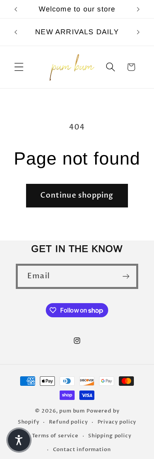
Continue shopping (76, 195)
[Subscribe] (125, 276)
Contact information (82, 449)
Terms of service (55, 435)
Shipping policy (109, 435)
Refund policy (68, 422)
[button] (19, 67)
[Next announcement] (138, 9)
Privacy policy (117, 422)
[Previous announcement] (15, 9)
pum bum (72, 411)
